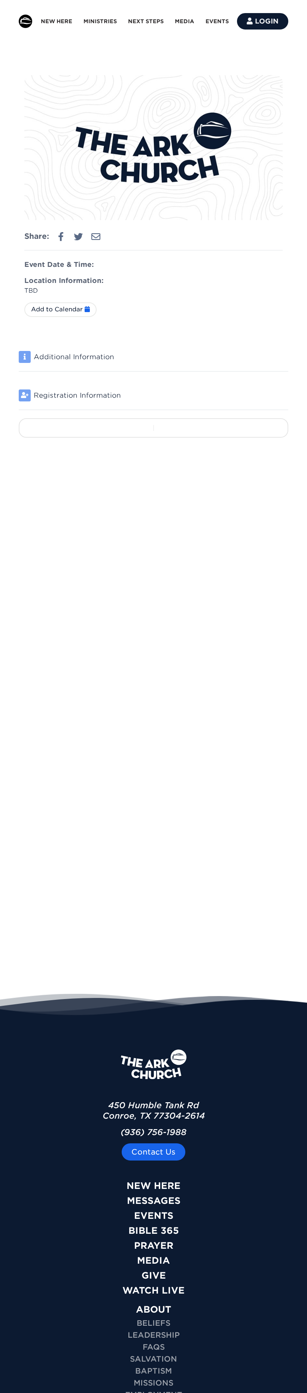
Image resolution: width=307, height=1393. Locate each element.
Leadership (154, 1335)
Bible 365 (153, 1230)
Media (153, 1260)
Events (153, 1215)
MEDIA (184, 21)
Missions (153, 1382)
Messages (153, 1200)
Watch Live (153, 1290)
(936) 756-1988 (153, 1132)
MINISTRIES (100, 21)
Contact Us (153, 1151)
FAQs (154, 1347)
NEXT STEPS (146, 21)
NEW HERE (56, 21)
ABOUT (153, 1309)
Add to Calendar (58, 309)
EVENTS (217, 21)
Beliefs (153, 1323)
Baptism (153, 1370)
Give (154, 1275)
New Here (153, 1185)
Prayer (153, 1245)
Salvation (153, 1359)
